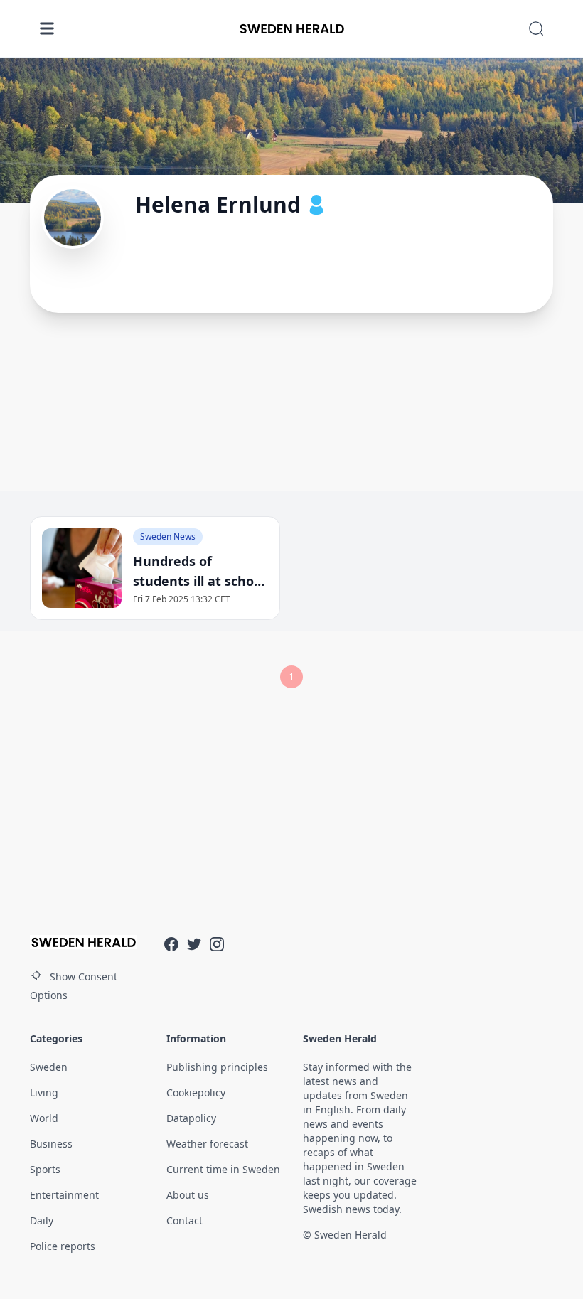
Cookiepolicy (195, 1092)
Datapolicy (191, 1118)
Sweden (49, 1067)
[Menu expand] (47, 28)
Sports (45, 1169)
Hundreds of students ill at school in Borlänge (199, 571)
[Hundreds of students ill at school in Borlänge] (82, 568)
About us (187, 1195)
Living (44, 1092)
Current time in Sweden (223, 1169)
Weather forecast (207, 1143)
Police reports (62, 1246)
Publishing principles (217, 1067)
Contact (184, 1220)
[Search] (536, 28)
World (44, 1118)
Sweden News (168, 536)
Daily (41, 1220)
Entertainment (64, 1195)
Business (51, 1143)
